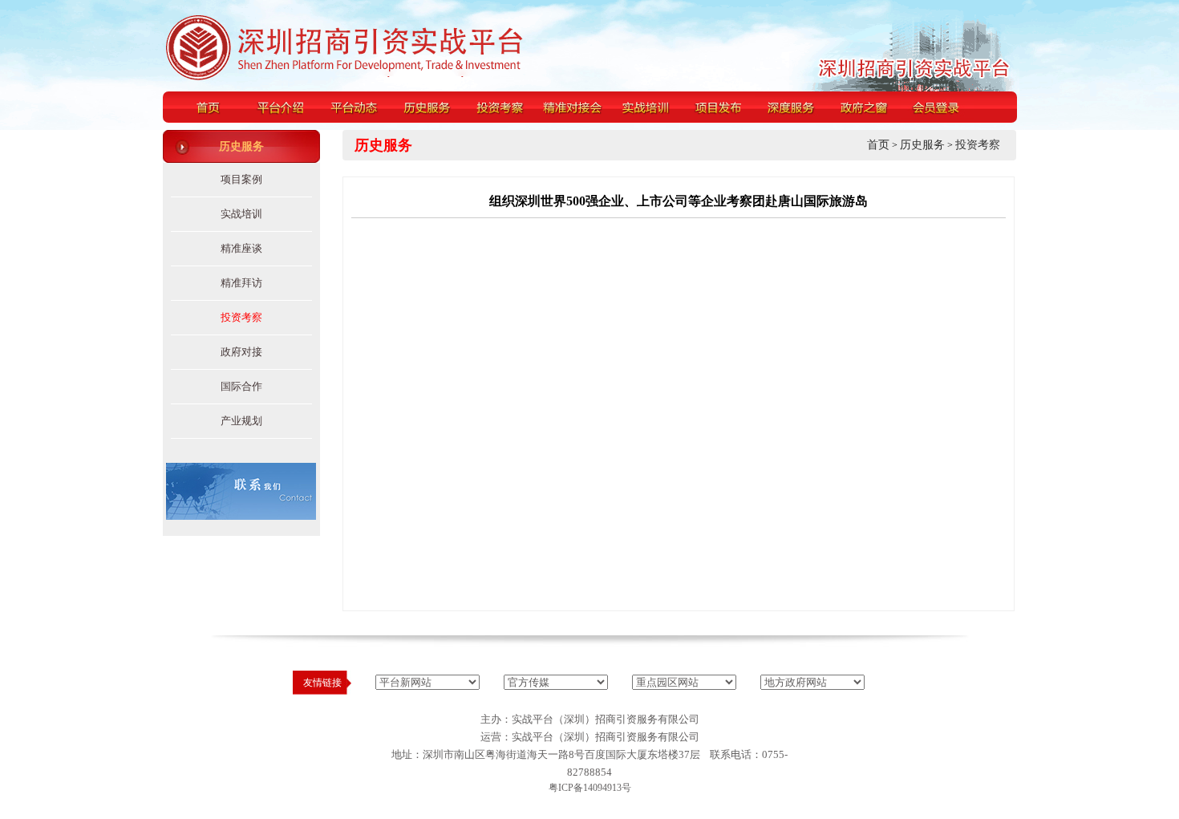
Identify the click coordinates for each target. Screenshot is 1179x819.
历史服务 (922, 145)
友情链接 (322, 682)
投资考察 (241, 317)
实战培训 (241, 214)
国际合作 (241, 386)
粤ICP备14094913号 (590, 787)
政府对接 (241, 352)
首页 (878, 145)
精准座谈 (241, 248)
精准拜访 (241, 283)
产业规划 (241, 421)
